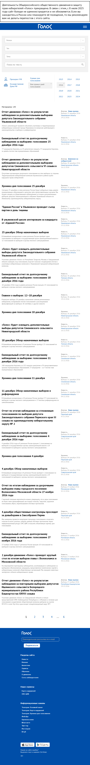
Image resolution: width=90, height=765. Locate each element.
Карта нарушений (29, 691)
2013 (61, 79)
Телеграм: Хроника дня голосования (36, 713)
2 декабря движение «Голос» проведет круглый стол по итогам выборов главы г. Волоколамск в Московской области (29, 558)
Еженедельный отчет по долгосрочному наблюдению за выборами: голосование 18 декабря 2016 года (26, 277)
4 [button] (51, 617)
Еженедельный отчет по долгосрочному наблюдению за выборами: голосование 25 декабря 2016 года (26, 142)
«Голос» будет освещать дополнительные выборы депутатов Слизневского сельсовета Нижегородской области (27, 328)
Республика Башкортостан (70, 584)
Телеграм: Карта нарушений (33, 710)
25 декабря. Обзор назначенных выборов (25, 232)
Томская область (67, 278)
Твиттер (25, 726)
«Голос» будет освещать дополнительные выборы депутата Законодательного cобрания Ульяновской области (28, 252)
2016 (61, 85)
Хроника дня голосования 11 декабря (23, 378)
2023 (69, 96)
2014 (69, 79)
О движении (26, 674)
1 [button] (26, 617)
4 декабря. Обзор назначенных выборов (24, 468)
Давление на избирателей (69, 160)
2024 (78, 96)
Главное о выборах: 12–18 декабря (22, 295)
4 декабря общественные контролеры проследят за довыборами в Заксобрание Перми (30, 513)
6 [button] (64, 617)
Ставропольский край (68, 436)
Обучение (25, 671)
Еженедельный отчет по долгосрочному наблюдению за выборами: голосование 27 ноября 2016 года (26, 537)
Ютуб (24, 732)
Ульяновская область (68, 115)
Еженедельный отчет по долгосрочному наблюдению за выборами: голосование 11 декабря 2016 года (26, 358)
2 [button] (34, 617)
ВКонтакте (26, 723)
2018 (78, 85)
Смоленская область (68, 358)
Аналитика (26, 665)
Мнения (25, 662)
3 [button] (43, 617)
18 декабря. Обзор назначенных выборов (25, 340)
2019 (61, 91)
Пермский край (66, 414)
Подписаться (32, 645)
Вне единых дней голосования (37, 85)
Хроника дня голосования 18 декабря (23, 312)
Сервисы (25, 668)
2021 (78, 91)
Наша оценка (73, 111)
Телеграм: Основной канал (32, 707)
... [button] (58, 617)
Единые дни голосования (35, 79)
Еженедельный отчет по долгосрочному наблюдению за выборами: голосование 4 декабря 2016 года (25, 436)
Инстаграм (26, 729)
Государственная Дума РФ (16, 85)
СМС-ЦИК (25, 694)
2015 (78, 79)
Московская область (68, 489)
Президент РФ (16, 79)
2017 (69, 85)
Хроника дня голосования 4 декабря (22, 456)
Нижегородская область (69, 165)
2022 (61, 96)
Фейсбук (25, 716)
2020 (69, 91)
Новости (25, 659)
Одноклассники (28, 720)
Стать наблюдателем (30, 677)
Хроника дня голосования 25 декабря (23, 186)
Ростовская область (68, 538)
